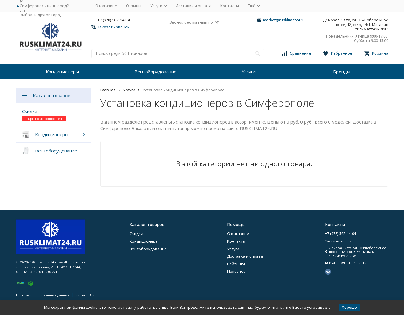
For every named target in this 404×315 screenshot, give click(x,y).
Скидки (29, 111)
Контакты (229, 5)
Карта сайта (85, 295)
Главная (108, 89)
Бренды (341, 71)
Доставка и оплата (193, 5)
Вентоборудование (156, 71)
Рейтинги (236, 264)
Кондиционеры (62, 71)
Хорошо (349, 307)
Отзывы (133, 5)
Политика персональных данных (43, 295)
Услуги (249, 71)
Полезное (236, 271)
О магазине (106, 5)
